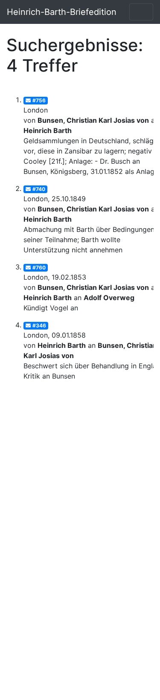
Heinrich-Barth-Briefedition (61, 12)
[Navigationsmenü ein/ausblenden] (141, 11)
